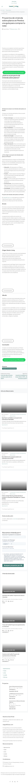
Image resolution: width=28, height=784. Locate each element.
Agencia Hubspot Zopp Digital (19, 774)
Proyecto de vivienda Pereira (9, 368)
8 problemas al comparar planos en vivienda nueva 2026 (11, 457)
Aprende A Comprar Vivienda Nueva (18, 414)
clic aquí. (9, 356)
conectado (15, 518)
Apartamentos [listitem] (6, 668)
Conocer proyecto (8, 245)
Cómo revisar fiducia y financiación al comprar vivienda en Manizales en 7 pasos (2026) (13, 497)
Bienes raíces (8, 10)
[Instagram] (12, 781)
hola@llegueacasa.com (9, 766)
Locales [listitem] (5, 675)
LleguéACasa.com (7, 197)
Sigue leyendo (5, 424)
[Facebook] (10, 781)
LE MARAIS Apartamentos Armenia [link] (16, 693)
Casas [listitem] (4, 670)
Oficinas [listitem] (5, 677)
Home (3, 10)
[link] (14, 584)
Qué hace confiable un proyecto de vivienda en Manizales (12, 418)
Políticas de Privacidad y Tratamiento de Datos (12, 740)
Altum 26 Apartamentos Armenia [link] (16, 686)
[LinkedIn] (15, 781)
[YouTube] (17, 781)
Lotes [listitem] (4, 672)
